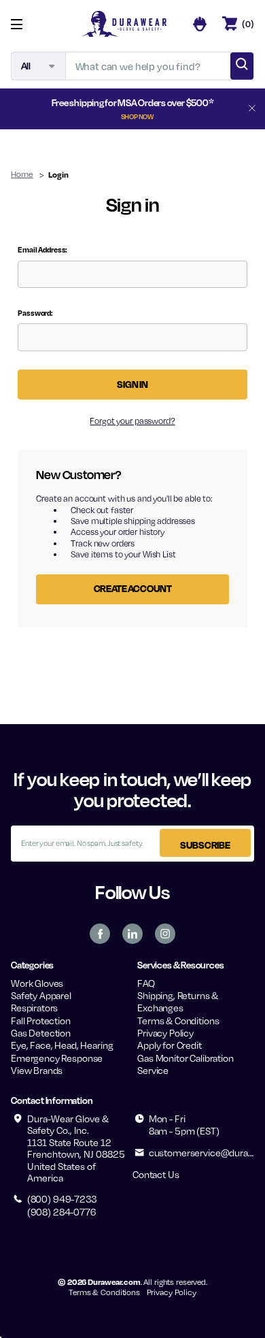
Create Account (133, 588)
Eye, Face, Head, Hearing (62, 1045)
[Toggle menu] (27, 24)
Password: (35, 313)
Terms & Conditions (178, 1020)
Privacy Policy (165, 1033)
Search (241, 66)
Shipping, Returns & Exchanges (177, 1001)
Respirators (34, 1007)
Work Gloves (37, 983)
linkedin (132, 934)
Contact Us (155, 1174)
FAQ (146, 983)
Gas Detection (41, 1033)
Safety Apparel (41, 995)
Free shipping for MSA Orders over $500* (133, 108)
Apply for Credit (169, 1045)
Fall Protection (41, 1020)
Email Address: (42, 250)
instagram (165, 934)
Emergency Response (57, 1058)
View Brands (37, 1070)
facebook (100, 934)
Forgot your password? (132, 421)
